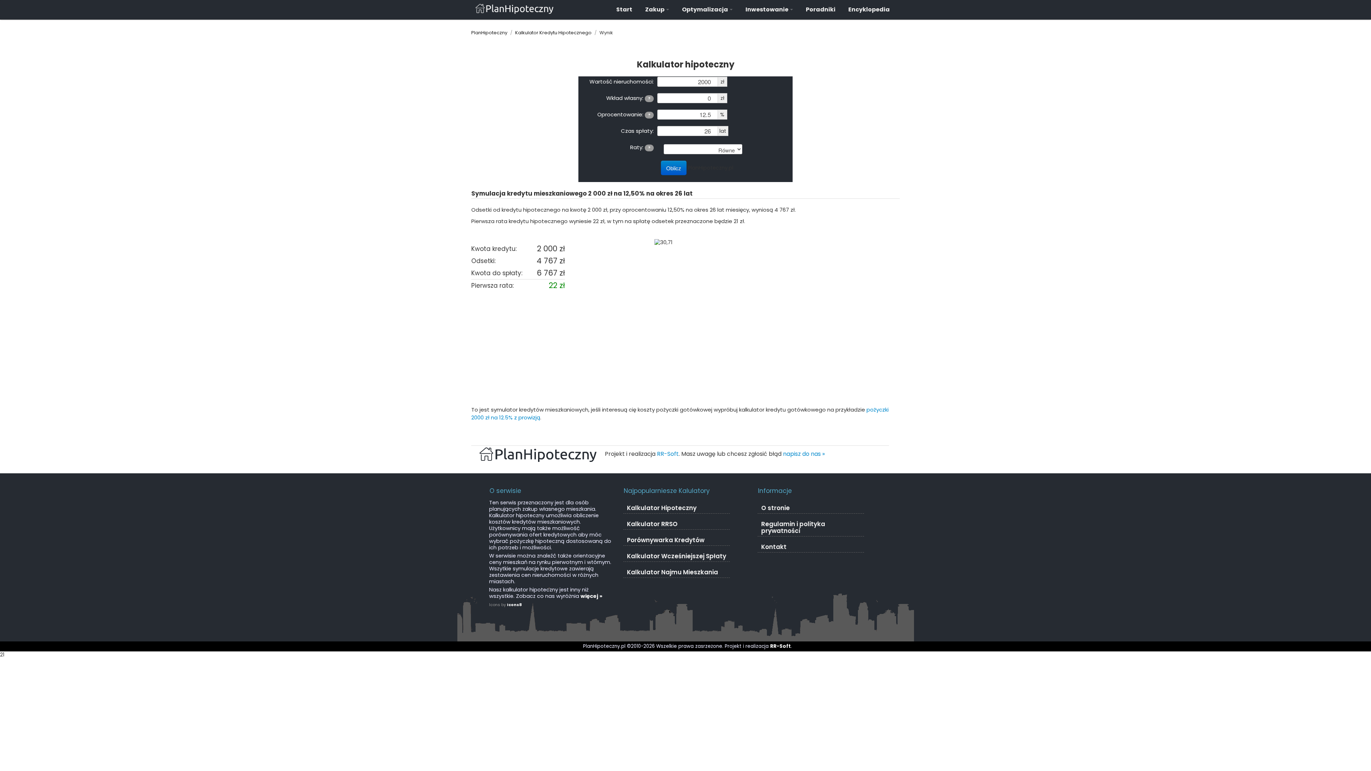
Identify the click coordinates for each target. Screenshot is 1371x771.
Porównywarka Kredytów (665, 540)
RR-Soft (668, 454)
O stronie (775, 508)
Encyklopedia (869, 9)
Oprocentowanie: (624, 114)
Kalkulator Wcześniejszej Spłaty (676, 556)
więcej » (591, 596)
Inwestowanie (767, 9)
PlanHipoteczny (489, 32)
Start (624, 9)
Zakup (655, 9)
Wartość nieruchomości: (621, 81)
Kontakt (774, 547)
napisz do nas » (804, 454)
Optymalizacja (705, 9)
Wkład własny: (628, 97)
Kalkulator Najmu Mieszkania (672, 572)
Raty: (640, 147)
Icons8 (514, 605)
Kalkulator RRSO (652, 524)
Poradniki (820, 9)
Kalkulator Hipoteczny (662, 508)
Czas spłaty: (637, 130)
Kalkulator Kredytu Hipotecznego (553, 32)
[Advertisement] (685, 349)
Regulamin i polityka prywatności (793, 527)
